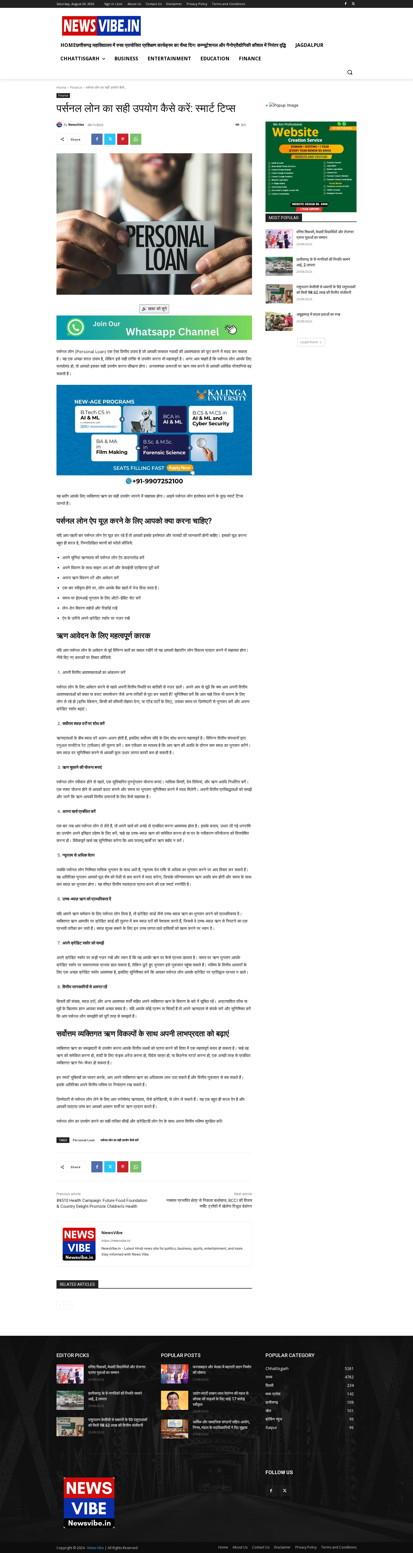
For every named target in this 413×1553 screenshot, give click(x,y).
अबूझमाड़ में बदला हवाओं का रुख (318, 314)
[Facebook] (345, 4)
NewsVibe (76, 124)
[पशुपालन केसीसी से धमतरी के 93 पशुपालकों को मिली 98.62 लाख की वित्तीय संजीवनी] (279, 293)
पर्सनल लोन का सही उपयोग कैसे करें (120, 1140)
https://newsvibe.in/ (116, 1241)
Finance (76, 87)
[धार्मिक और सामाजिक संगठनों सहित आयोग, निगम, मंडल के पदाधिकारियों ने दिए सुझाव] (174, 1428)
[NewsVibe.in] (101, 26)
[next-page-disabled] (68, 1305)
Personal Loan (84, 1140)
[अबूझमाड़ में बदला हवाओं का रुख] (279, 321)
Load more (309, 342)
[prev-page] (59, 1305)
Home (61, 87)
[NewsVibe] (60, 124)
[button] (350, 72)
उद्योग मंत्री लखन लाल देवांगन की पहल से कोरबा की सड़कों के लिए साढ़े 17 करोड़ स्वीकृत (220, 1398)
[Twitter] (353, 4)
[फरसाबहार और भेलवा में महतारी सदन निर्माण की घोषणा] (174, 1373)
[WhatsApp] (135, 139)
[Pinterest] (122, 139)
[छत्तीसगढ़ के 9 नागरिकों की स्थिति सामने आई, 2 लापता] (279, 266)
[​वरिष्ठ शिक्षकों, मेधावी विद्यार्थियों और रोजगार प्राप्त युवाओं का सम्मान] (279, 238)
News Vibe (96, 1547)
